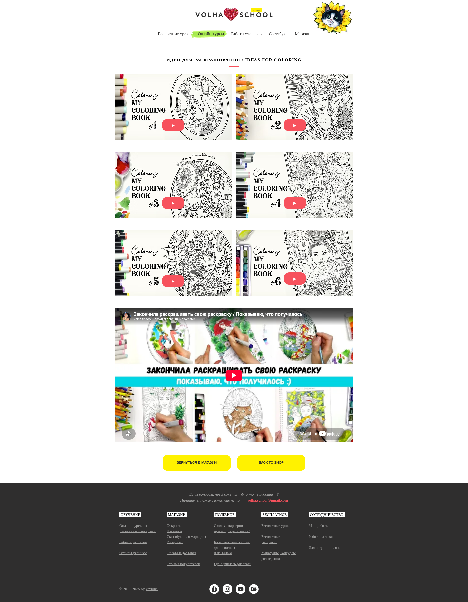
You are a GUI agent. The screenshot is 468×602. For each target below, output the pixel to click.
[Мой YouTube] (240, 589)
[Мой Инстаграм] (227, 589)
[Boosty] (214, 589)
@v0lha (152, 588)
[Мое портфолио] (254, 589)
